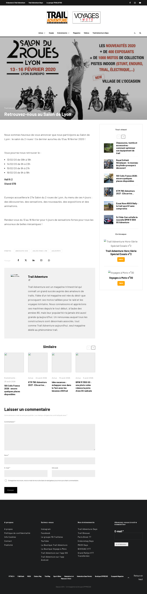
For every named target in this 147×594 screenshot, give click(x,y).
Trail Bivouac (84, 533)
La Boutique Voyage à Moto (54, 549)
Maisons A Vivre (66, 578)
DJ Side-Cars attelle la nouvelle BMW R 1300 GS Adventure (127, 220)
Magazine (76, 33)
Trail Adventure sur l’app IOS (54, 553)
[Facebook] (130, 2)
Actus (40, 33)
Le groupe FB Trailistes (52, 537)
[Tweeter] (26, 260)
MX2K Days (83, 545)
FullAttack (21, 576)
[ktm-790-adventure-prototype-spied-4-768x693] (38, 362)
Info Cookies (10, 537)
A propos (8, 529)
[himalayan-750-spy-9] (108, 164)
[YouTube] (140, 2)
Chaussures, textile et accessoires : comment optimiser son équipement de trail (126, 147)
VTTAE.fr (11, 576)
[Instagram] (134, 2)
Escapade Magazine (117, 576)
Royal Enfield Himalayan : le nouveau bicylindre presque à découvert (127, 164)
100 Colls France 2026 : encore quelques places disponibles (12, 390)
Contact (8, 541)
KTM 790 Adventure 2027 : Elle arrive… (37, 383)
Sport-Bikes (57, 576)
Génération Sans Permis (84, 576)
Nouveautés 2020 (22, 251)
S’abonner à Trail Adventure (15, 3)
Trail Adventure (11, 108)
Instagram (46, 529)
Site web (55, 468)
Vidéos (86, 33)
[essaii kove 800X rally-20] (108, 206)
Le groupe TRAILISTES (54, 3)
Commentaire (9, 422)
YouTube (45, 541)
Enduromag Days (86, 541)
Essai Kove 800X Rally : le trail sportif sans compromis (127, 206)
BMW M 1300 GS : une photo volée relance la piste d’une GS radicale (84, 386)
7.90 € (121, 283)
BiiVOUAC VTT (84, 549)
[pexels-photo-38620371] (108, 148)
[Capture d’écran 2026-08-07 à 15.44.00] (61, 362)
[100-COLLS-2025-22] (14, 362)
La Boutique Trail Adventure (54, 545)
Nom (6, 455)
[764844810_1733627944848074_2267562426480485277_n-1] (108, 219)
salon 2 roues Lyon (40, 251)
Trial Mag (47, 576)
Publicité (8, 545)
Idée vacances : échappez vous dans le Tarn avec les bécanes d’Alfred (61, 386)
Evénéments (62, 33)
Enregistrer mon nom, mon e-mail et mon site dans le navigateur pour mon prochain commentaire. (43, 480)
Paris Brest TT (84, 537)
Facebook (45, 533)
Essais (51, 33)
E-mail (7, 468)
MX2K (29, 576)
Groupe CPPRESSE (84, 587)
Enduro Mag (37, 576)
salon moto (57, 251)
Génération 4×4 (69, 576)
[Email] (41, 260)
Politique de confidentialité (17, 533)
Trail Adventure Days (36, 3)
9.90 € (121, 259)
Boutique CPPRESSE (101, 576)
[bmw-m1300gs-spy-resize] (85, 362)
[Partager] (18, 260)
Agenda (29, 108)
